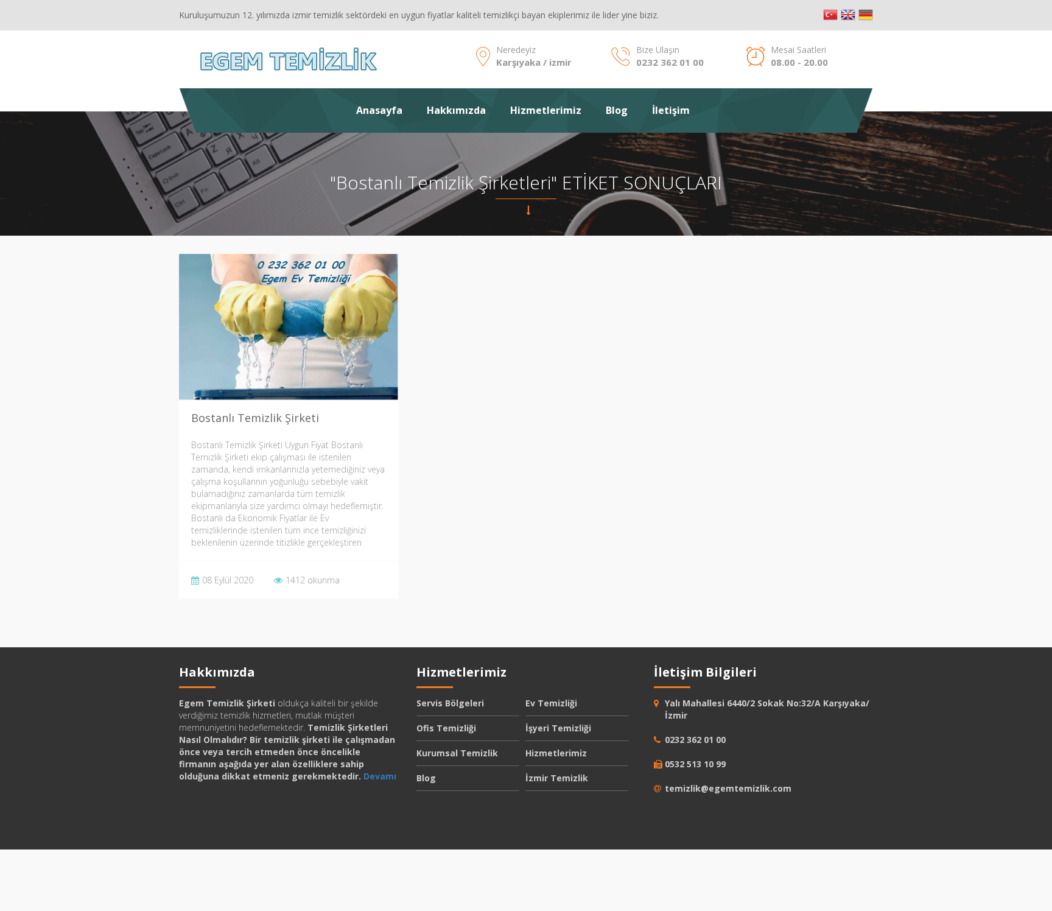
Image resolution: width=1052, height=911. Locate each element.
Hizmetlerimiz (545, 110)
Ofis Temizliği (446, 728)
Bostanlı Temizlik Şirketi (255, 417)
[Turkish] (830, 15)
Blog (617, 110)
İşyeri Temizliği (558, 728)
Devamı (379, 776)
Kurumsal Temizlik (457, 753)
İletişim (671, 110)
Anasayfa (379, 110)
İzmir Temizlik (556, 778)
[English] (848, 15)
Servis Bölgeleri (450, 703)
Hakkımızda (456, 110)
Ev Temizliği (551, 703)
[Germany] (865, 15)
